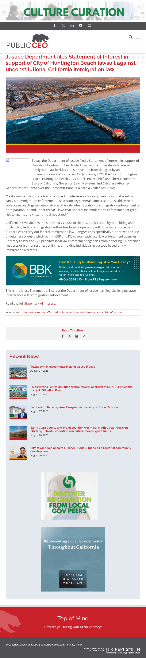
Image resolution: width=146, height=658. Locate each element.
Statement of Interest (39, 303)
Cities (76, 312)
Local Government (90, 312)
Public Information (112, 312)
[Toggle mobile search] (131, 37)
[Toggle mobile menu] (138, 37)
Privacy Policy (75, 644)
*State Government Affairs (39, 312)
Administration (63, 312)
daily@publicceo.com (53, 644)
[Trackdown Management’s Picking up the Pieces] (18, 372)
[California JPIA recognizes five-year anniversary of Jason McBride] (18, 412)
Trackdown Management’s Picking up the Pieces (62, 366)
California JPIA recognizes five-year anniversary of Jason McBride (74, 407)
